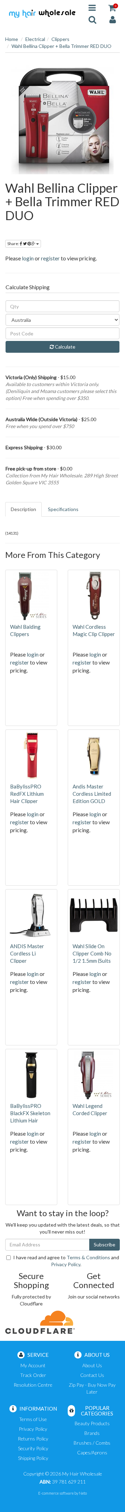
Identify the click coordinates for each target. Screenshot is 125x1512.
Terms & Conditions (88, 1257)
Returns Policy (33, 1439)
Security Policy (33, 1448)
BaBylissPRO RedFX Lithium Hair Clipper (27, 793)
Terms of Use (33, 1419)
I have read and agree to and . (66, 1260)
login (28, 258)
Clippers (60, 39)
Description (23, 509)
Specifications (63, 509)
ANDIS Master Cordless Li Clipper (27, 953)
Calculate (64, 347)
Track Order (33, 1375)
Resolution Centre (33, 1385)
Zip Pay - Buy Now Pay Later (92, 1388)
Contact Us (92, 1375)
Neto (83, 1493)
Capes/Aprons (92, 1452)
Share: (13, 243)
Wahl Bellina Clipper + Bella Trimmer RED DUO (61, 46)
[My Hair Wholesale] (41, 13)
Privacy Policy (65, 1264)
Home (11, 39)
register (50, 258)
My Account (32, 1365)
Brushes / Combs (92, 1443)
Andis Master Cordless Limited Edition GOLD (92, 793)
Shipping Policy (33, 1458)
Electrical (35, 39)
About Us (92, 1365)
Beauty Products (92, 1423)
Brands (92, 1433)
